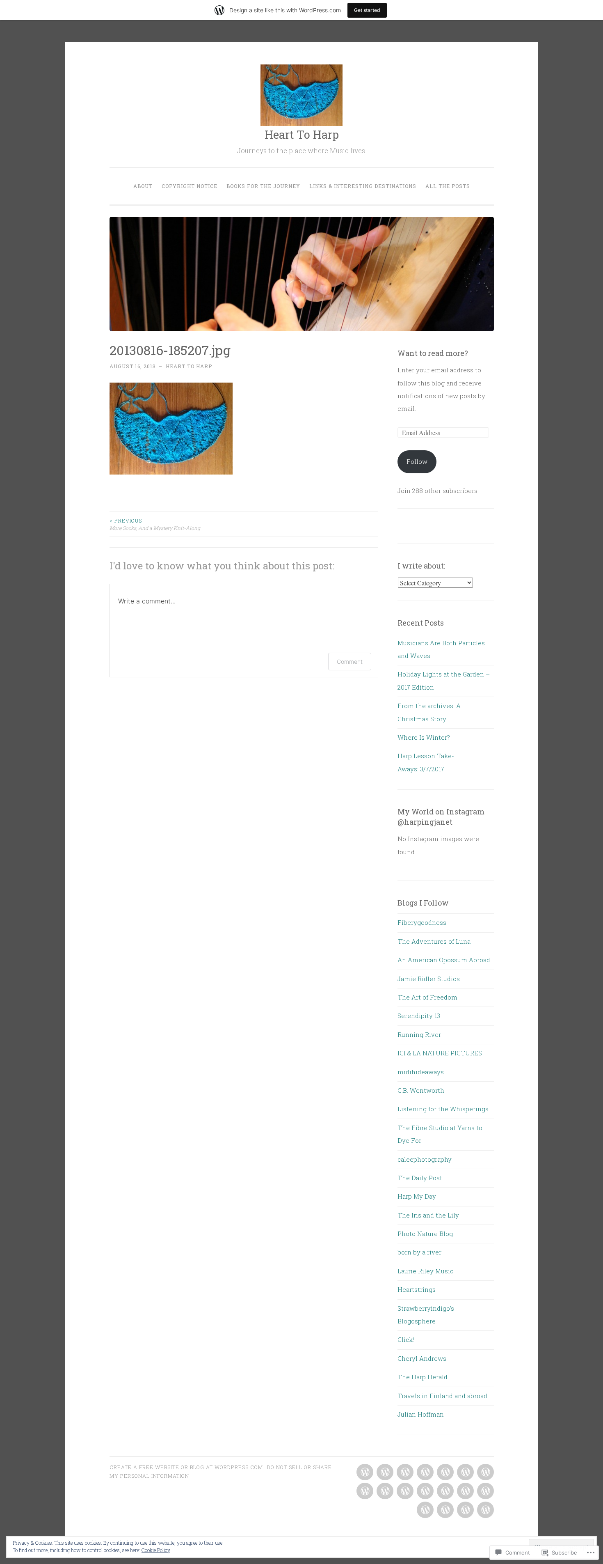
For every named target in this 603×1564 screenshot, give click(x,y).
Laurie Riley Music (425, 1271)
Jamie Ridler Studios (428, 979)
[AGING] (364, 1472)
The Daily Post (419, 1178)
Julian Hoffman (420, 1414)
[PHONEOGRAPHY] (424, 1491)
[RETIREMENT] (484, 1491)
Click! (405, 1339)
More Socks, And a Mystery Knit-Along (155, 524)
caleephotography (424, 1159)
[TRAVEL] (444, 1510)
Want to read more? (432, 353)
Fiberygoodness (421, 922)
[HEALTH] (464, 1472)
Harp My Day (416, 1196)
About (143, 186)
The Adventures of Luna (434, 941)
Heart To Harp (302, 134)
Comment (350, 661)
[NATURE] (384, 1491)
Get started (367, 10)
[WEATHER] (464, 1510)
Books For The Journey (263, 186)
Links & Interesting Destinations (362, 186)
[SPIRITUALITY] (424, 1510)
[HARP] (444, 1472)
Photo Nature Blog (425, 1233)
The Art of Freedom (427, 997)
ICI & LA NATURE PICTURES (439, 1053)
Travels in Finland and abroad (442, 1396)
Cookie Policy (156, 1550)
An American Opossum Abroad (443, 960)
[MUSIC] (364, 1491)
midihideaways (420, 1072)
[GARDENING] (424, 1472)
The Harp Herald (422, 1377)
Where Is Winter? (423, 737)
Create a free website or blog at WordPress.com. (187, 1467)
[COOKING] (384, 1472)
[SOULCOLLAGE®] (464, 1491)
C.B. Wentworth (420, 1090)
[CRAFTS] (404, 1472)
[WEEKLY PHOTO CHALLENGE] (484, 1510)
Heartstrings (416, 1289)
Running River (419, 1034)
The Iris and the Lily (428, 1215)
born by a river (419, 1252)
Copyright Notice (189, 186)
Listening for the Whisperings (443, 1109)
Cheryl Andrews (421, 1358)
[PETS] (404, 1491)
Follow (417, 461)
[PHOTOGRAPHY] (444, 1491)
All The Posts (447, 186)
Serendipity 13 (418, 1015)
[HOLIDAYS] (484, 1472)
